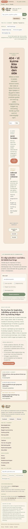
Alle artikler (4, 450)
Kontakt (14, 234)
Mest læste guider (5, 445)
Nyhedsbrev (16, 18)
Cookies (3, 465)
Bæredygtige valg (6, 33)
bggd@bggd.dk (21, 496)
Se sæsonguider (6, 377)
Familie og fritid (5, 432)
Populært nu (21, 22)
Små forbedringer (11, 26)
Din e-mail (5, 275)
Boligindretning (19, 283)
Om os (7, 4)
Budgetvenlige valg (6, 29)
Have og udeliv (8, 283)
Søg (25, 14)
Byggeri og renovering (10, 286)
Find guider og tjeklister (8, 388)
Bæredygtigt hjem (9, 290)
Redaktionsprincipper (6, 460)
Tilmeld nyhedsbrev (14, 294)
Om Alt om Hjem (14, 230)
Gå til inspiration (6, 398)
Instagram (11, 419)
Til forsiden (14, 161)
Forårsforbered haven (12, 1)
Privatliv (11, 4)
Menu (24, 18)
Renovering (11, 475)
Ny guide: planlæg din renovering (22, 1)
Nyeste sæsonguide (6, 447)
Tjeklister (15, 22)
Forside (3, 4)
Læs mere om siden (9, 363)
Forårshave (4, 475)
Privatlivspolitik (5, 462)
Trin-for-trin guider (17, 29)
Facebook (4, 419)
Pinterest (19, 419)
